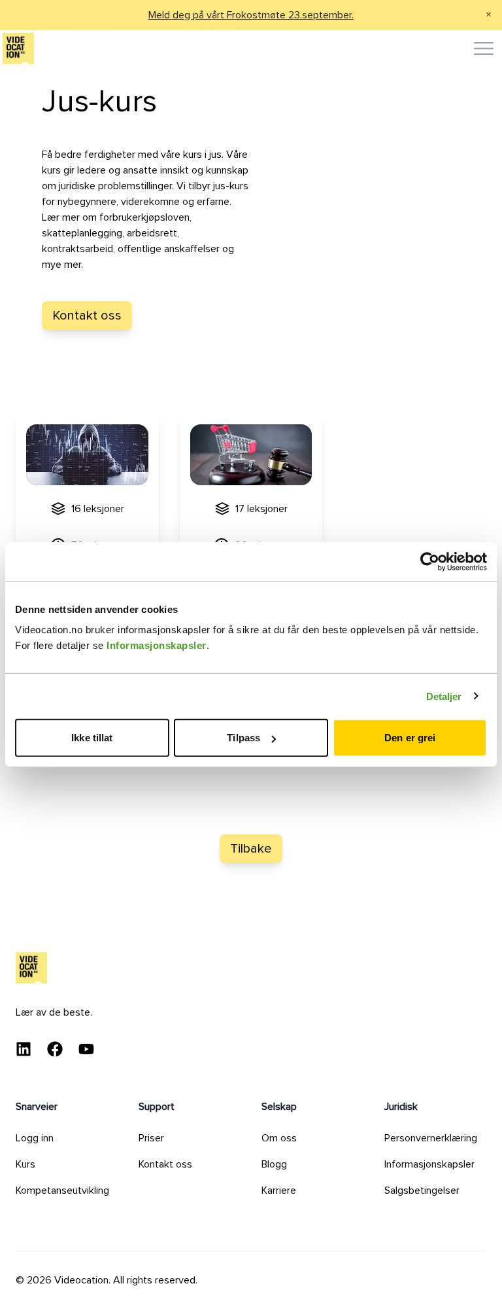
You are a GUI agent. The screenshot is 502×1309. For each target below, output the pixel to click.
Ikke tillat (91, 737)
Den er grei (409, 737)
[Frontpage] (18, 48)
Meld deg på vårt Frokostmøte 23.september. (251, 15)
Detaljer (444, 695)
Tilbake (251, 848)
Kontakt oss (87, 315)
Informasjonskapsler (157, 645)
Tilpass (243, 737)
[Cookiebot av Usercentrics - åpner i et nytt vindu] (430, 561)
